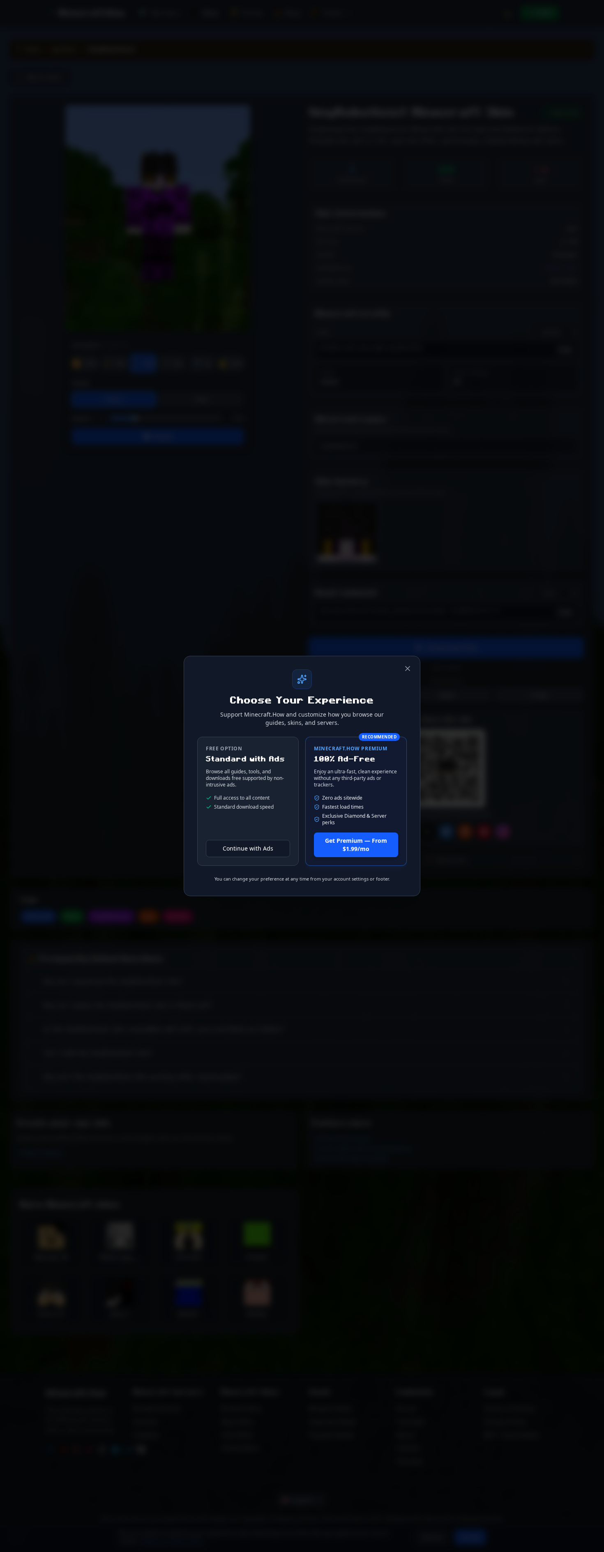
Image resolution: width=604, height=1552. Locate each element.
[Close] (407, 668)
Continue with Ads (248, 848)
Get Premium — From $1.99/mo (356, 845)
